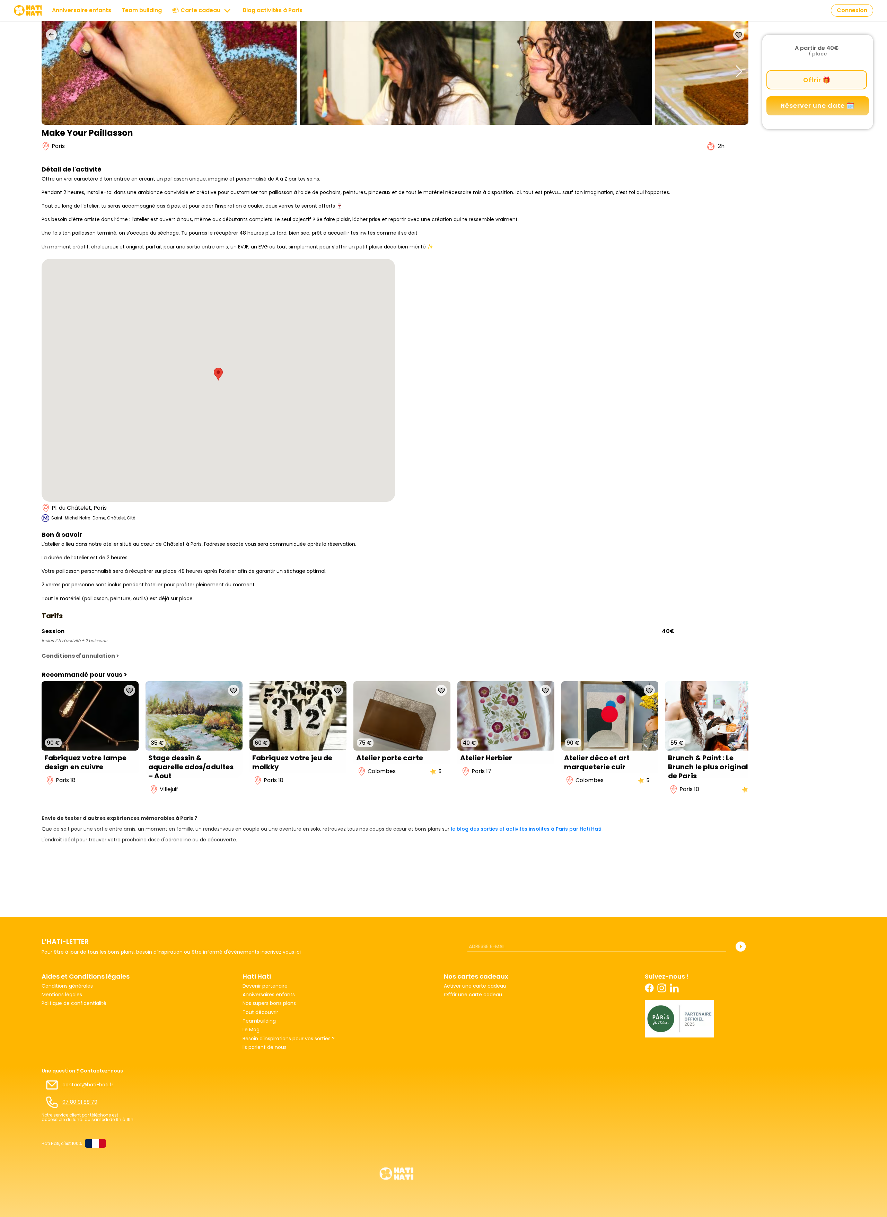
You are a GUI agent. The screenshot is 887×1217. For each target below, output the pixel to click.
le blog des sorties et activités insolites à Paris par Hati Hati (527, 828)
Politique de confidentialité (74, 1003)
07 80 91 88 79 (79, 1102)
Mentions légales (62, 994)
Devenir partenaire (265, 986)
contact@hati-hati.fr (87, 1084)
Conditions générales (67, 986)
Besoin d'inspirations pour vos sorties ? (289, 1038)
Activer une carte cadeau (475, 986)
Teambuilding (259, 1021)
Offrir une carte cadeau (473, 994)
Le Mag (251, 1029)
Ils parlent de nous (265, 1047)
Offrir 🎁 (816, 80)
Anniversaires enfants (269, 994)
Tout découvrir (260, 1012)
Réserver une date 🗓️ (817, 105)
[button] (386, 120)
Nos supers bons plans (269, 1003)
